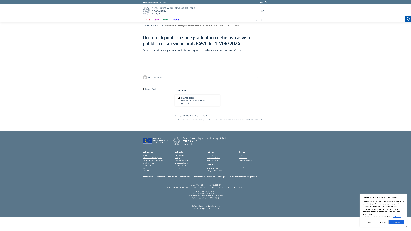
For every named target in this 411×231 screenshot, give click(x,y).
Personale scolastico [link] (214, 155)
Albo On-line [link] (172, 176)
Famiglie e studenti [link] (213, 157)
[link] (408, 19)
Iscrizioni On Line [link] (149, 165)
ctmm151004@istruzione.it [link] (194, 187)
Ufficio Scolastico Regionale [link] (152, 157)
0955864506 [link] (176, 187)
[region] (383, 210)
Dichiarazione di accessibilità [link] (204, 176)
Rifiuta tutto (382, 222)
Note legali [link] (222, 176)
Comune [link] (146, 170)
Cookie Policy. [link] (397, 217)
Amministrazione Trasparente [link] (154, 176)
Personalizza (369, 222)
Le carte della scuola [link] (182, 163)
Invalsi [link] (145, 168)
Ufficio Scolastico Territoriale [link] (153, 160)
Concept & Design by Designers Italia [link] (205, 208)
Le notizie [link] (242, 155)
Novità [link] (165, 19)
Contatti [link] (263, 20)
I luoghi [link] (177, 157)
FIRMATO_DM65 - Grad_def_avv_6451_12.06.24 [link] (193, 99)
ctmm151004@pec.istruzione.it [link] (236, 187)
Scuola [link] (147, 19)
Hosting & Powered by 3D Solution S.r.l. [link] (206, 206)
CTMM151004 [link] (213, 193)
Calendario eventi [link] (245, 160)
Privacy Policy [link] (185, 176)
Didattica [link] (175, 19)
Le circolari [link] (243, 157)
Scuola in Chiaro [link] (148, 163)
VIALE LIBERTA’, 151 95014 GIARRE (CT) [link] (208, 185)
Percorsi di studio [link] (213, 160)
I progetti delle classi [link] (214, 170)
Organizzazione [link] (180, 165)
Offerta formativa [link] (213, 168)
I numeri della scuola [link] (182, 160)
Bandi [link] (255, 20)
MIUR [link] (145, 155)
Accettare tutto (396, 222)
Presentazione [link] (180, 155)
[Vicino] (404, 196)
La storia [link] (178, 168)
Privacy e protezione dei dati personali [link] (243, 176)
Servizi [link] (156, 19)
